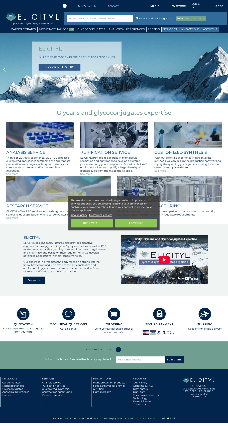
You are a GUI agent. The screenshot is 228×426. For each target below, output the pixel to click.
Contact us (139, 404)
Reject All (92, 223)
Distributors (140, 388)
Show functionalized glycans (155, 18)
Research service (52, 395)
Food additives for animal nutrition (109, 387)
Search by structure (191, 19)
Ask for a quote (12, 328)
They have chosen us (146, 395)
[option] (114, 68)
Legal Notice (60, 418)
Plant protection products (109, 382)
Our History (140, 382)
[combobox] (94, 18)
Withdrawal (168, 418)
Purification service (53, 385)
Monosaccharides (13, 385)
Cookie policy (79, 215)
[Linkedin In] (65, 6)
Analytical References (15, 391)
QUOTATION (23, 324)
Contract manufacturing (57, 391)
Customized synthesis (55, 388)
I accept (136, 223)
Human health (102, 391)
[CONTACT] (104, 6)
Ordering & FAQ (143, 385)
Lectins (6, 395)
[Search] (129, 18)
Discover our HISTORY (59, 67)
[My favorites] (167, 6)
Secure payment (113, 418)
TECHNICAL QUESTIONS (68, 324)
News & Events (142, 401)
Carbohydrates (11, 382)
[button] (17, 68)
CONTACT (113, 6)
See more (12, 173)
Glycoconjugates (12, 388)
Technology (140, 398)
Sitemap (133, 418)
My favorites (179, 5)
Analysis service (51, 382)
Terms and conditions (85, 418)
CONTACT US (199, 396)
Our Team (139, 391)
